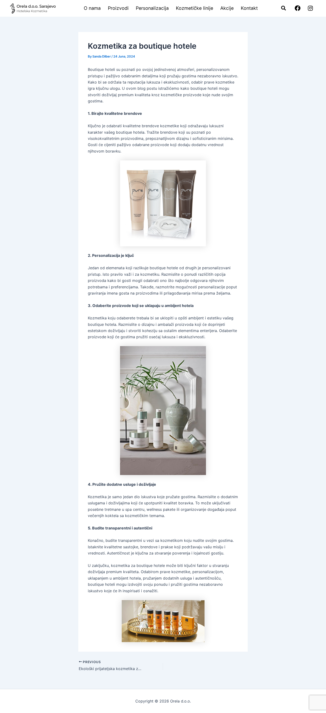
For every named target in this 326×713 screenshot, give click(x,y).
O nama (92, 8)
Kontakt (249, 8)
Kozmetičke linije (194, 8)
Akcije (227, 8)
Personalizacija (152, 8)
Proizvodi (118, 8)
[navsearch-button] (281, 8)
